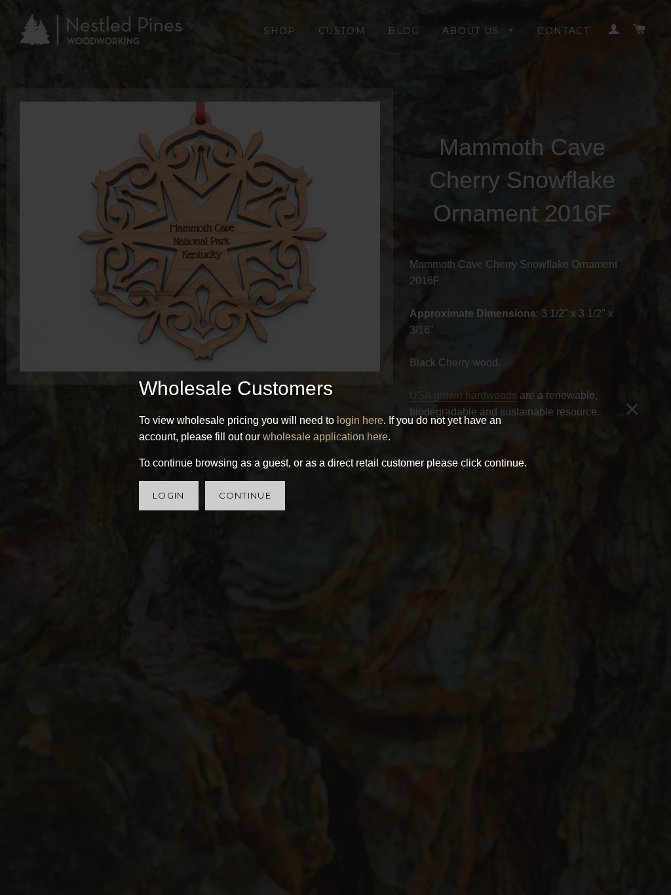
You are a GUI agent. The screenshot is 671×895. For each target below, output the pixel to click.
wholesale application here (325, 436)
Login (169, 495)
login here (360, 420)
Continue (245, 495)
